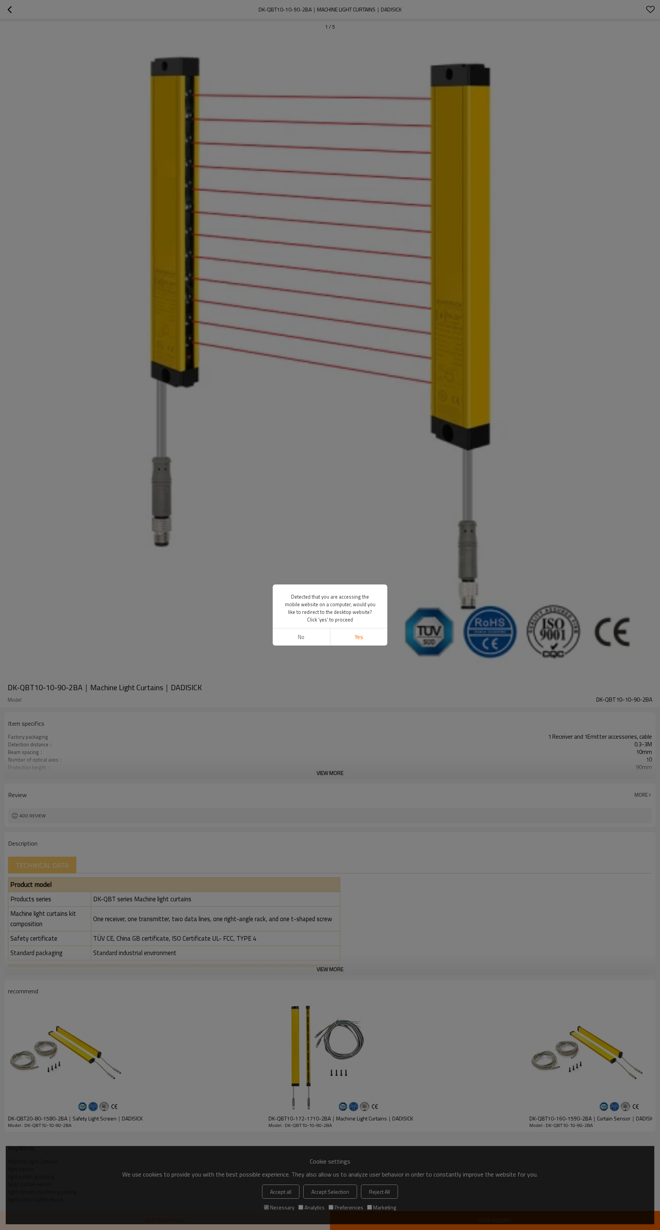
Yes (358, 637)
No (301, 637)
